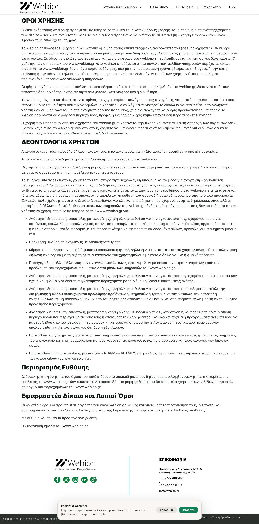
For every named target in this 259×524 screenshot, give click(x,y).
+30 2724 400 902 (171, 478)
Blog (232, 7)
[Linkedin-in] (84, 480)
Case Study (159, 7)
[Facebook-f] (57, 480)
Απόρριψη (167, 510)
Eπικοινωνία (211, 7)
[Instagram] (75, 480)
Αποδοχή (188, 510)
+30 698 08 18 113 (170, 485)
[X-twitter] (66, 480)
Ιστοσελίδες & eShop (120, 7)
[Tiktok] (93, 480)
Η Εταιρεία (185, 7)
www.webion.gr (75, 426)
